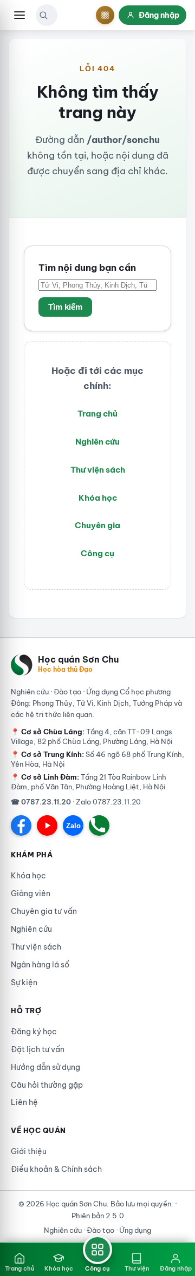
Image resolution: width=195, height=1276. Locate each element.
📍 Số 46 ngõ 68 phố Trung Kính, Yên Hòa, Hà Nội (97, 759)
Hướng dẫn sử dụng (45, 1067)
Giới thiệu (29, 1151)
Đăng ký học (34, 1031)
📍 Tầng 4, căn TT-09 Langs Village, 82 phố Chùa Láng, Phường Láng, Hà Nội (91, 736)
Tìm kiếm (65, 307)
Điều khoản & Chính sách (56, 1169)
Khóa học (98, 498)
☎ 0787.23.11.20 (41, 801)
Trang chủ (97, 413)
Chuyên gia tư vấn (44, 911)
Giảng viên (30, 893)
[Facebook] (21, 825)
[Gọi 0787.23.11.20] (99, 825)
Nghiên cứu (97, 441)
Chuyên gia (97, 525)
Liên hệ (24, 1102)
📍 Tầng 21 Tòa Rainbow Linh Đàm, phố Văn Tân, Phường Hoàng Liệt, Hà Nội (88, 782)
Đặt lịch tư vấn (37, 1049)
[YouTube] (47, 825)
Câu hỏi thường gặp (47, 1085)
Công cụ (97, 553)
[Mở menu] (19, 15)
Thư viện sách (97, 470)
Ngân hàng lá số (40, 965)
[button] (43, 15)
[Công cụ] (105, 15)
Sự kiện (24, 982)
